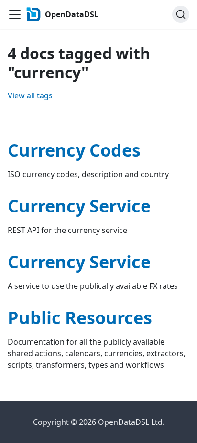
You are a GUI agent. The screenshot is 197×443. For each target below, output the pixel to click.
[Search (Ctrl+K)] (180, 14)
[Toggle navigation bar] (15, 14)
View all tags (30, 95)
